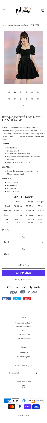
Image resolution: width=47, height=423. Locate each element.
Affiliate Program (23, 356)
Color (24, 249)
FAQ (23, 330)
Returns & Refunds (23, 326)
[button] (23, 60)
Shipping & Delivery (23, 323)
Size (23, 237)
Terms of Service (24, 338)
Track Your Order (23, 334)
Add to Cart (23, 265)
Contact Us (23, 353)
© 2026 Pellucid (23, 415)
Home (4, 25)
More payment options (23, 279)
